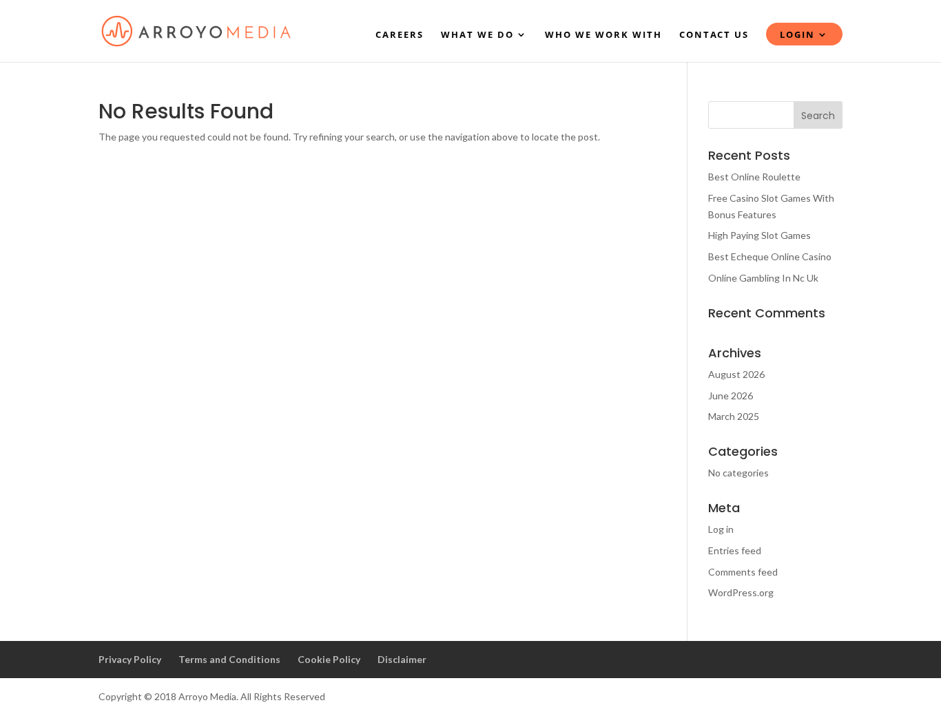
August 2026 (736, 374)
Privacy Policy (130, 659)
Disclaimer (402, 659)
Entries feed (734, 550)
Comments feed (743, 572)
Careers (399, 35)
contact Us (714, 35)
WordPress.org (741, 592)
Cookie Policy (329, 659)
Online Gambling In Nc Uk (763, 278)
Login (797, 35)
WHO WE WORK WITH (603, 35)
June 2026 (730, 395)
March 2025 (733, 416)
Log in (721, 529)
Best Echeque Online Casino (769, 256)
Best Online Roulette (754, 176)
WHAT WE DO (477, 35)
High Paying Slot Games (759, 235)
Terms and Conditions (229, 659)
